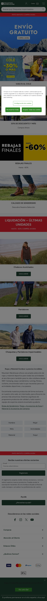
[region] (23, 100)
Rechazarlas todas (13, 109)
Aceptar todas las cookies (31, 109)
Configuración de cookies (22, 103)
